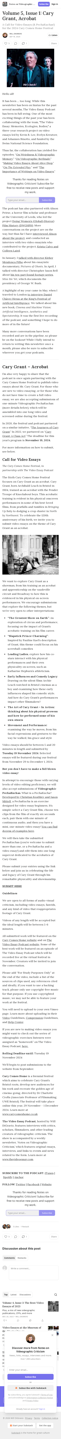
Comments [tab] (9, 1258)
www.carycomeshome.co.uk (20, 1114)
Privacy (28, 1418)
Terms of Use (46, 1394)
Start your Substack (23, 1425)
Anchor (19, 1177)
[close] (52, 1335)
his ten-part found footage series (32, 274)
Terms (37, 1418)
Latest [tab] (14, 1294)
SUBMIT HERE (12, 886)
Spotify (7, 1177)
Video (6, 1018)
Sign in (55, 4)
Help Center (15, 1022)
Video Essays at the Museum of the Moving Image (21, 1329)
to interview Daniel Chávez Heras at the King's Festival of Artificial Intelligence (27, 299)
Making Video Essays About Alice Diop (28, 163)
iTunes (49, 1173)
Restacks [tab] (22, 1258)
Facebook (33, 1184)
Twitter (20, 1184)
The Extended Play (19, 167)
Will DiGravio (15, 34)
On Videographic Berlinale (33, 159)
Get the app (45, 1425)
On (5, 167)
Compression (34, 1018)
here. (25, 1046)
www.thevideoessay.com (17, 1159)
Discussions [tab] (25, 1294)
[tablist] (15, 1258)
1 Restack (25, 1226)
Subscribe (44, 4)
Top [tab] (6, 1294)
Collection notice (50, 1418)
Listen (54, 35)
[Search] (56, 1295)
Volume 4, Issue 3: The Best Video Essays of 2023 (23, 1304)
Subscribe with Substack (32, 1387)
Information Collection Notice (40, 1397)
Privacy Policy (32, 1400)
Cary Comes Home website (19, 940)
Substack (15, 1432)
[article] (30, 1311)
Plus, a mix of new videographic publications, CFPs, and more (18, 1312)
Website (46, 1184)
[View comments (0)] (16, 43)
